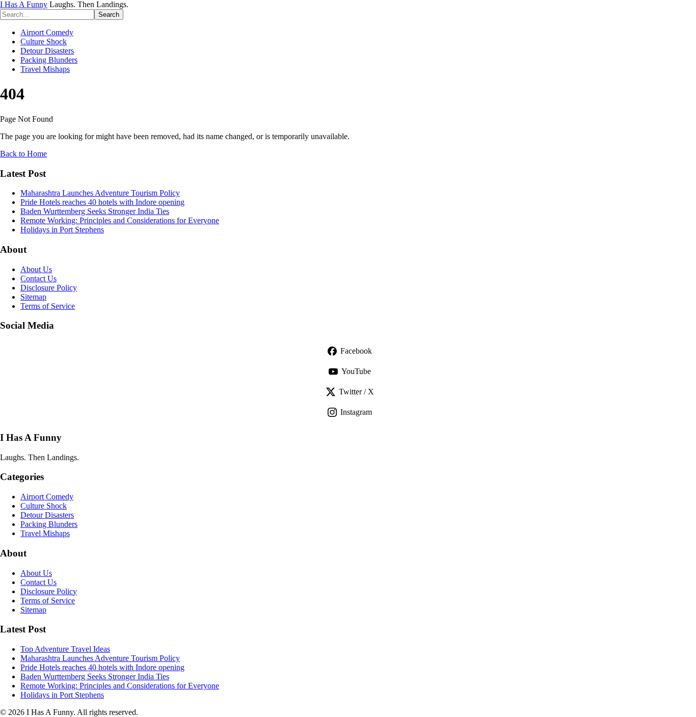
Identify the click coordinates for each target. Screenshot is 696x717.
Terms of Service (47, 306)
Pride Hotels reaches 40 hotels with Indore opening (102, 202)
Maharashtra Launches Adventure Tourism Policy (100, 193)
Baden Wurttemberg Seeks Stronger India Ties (94, 211)
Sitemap (33, 297)
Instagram (356, 412)
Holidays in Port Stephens (62, 229)
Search (108, 14)
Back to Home (23, 153)
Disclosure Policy (48, 287)
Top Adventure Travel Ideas (65, 649)
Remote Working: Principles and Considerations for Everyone (119, 220)
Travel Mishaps (45, 69)
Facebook (356, 351)
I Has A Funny (23, 4)
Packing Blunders (48, 60)
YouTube (356, 371)
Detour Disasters (47, 50)
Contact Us (38, 278)
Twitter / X (356, 391)
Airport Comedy (46, 32)
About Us (36, 269)
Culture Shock (43, 41)
